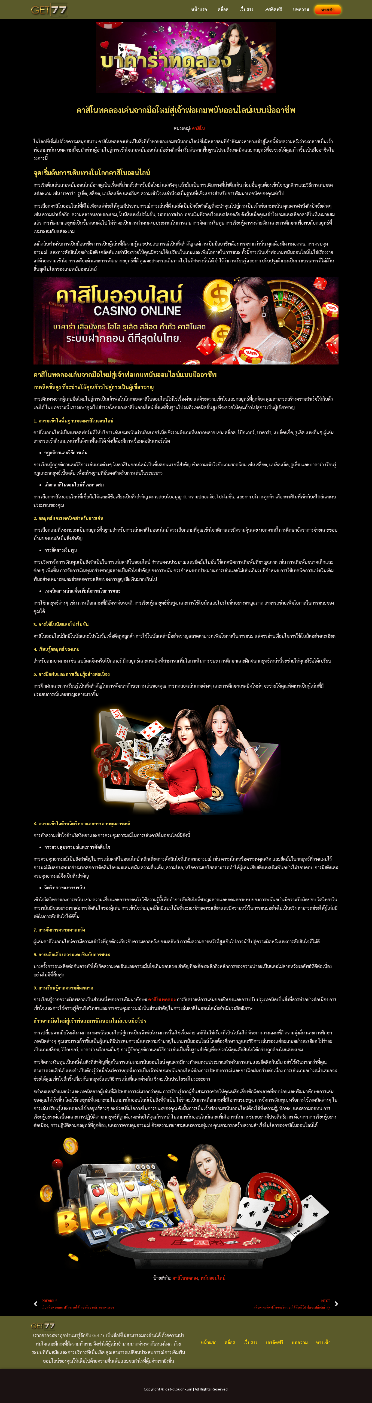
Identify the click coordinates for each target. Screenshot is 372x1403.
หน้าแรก (199, 9)
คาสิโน (198, 128)
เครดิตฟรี (273, 9)
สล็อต (223, 9)
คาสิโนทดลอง (185, 1278)
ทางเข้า (327, 9)
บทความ (301, 9)
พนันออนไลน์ (212, 1278)
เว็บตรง (246, 9)
